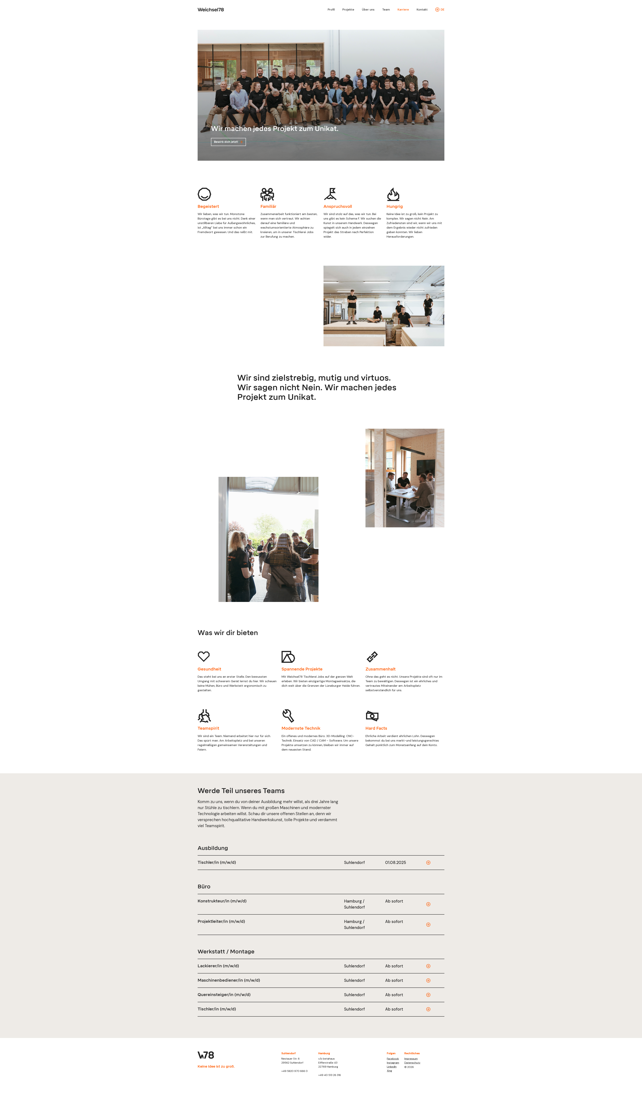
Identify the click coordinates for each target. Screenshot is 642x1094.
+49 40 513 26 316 (329, 1075)
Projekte (348, 10)
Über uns (368, 10)
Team (386, 10)
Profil (331, 10)
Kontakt (422, 10)
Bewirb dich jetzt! (226, 141)
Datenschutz (412, 1062)
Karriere (403, 10)
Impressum (411, 1058)
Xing (389, 1070)
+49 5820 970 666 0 (294, 1071)
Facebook (393, 1058)
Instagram (393, 1062)
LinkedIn (392, 1066)
